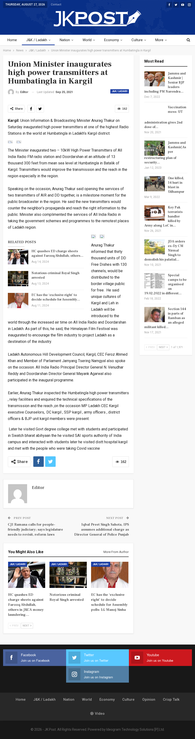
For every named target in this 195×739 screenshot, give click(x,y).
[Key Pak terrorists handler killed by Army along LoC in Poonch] (154, 213)
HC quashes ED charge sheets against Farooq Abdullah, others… (57, 253)
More (159, 40)
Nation (65, 40)
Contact (56, 4)
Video (100, 713)
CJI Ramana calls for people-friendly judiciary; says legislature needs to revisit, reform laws (35, 529)
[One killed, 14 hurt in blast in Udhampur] (154, 183)
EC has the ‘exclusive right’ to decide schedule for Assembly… (55, 297)
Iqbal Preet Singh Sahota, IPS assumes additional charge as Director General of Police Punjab (101, 529)
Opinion (148, 699)
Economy (111, 40)
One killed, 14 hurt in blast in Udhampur (176, 185)
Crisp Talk (171, 699)
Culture (137, 40)
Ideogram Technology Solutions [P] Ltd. (135, 729)
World (87, 40)
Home (12, 40)
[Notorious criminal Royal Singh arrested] (18, 278)
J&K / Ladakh (36, 40)
